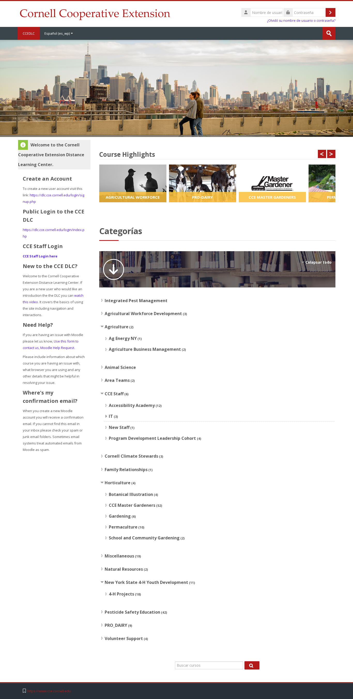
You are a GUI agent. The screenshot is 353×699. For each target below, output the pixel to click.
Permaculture (123, 527)
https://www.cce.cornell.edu (49, 691)
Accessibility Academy (132, 405)
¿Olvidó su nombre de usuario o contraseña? (301, 20)
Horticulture (118, 483)
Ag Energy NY (123, 338)
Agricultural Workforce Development (143, 313)
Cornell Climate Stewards (131, 456)
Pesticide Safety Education (132, 612)
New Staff (119, 427)
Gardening (120, 516)
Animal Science (120, 367)
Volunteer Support (124, 638)
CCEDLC (29, 33)
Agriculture (116, 327)
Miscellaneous (119, 556)
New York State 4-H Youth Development (146, 582)
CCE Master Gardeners (132, 505)
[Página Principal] (95, 13)
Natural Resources (124, 569)
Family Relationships (126, 469)
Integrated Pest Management (136, 300)
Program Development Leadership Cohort (153, 438)
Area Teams (117, 380)
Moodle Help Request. (57, 347)
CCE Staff (114, 394)
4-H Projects (121, 594)
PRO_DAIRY (116, 625)
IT (111, 416)
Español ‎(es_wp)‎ (57, 33)
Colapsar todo (318, 262)
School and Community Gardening (144, 538)
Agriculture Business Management (145, 349)
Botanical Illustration (131, 494)
